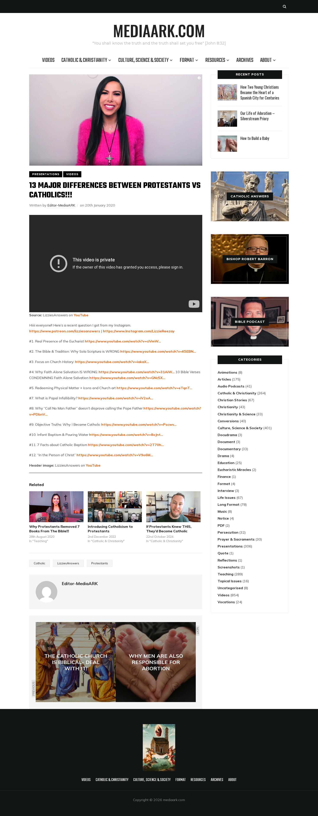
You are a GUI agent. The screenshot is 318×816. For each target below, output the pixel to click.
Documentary (229, 449)
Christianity (228, 407)
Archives (244, 60)
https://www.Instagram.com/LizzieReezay (139, 331)
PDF (221, 525)
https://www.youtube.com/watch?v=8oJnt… (126, 434)
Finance (224, 476)
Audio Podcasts (231, 386)
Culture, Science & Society (143, 60)
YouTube (81, 315)
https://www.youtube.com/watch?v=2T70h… (126, 445)
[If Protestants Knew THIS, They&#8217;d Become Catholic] (173, 506)
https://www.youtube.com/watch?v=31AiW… (137, 372)
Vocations (226, 602)
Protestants (99, 563)
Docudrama (227, 435)
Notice (223, 518)
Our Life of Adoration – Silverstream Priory (257, 115)
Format (187, 60)
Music (222, 511)
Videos (48, 60)
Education (226, 463)
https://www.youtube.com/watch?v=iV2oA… (115, 398)
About (266, 60)
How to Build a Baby (254, 138)
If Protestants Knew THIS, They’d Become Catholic (168, 528)
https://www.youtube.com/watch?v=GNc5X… (127, 378)
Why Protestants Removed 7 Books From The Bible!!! (54, 528)
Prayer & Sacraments (236, 539)
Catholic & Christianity (84, 60)
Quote (223, 553)
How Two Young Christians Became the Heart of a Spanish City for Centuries (259, 92)
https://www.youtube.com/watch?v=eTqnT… (154, 388)
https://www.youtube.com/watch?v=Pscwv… (139, 424)
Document (226, 442)
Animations (227, 372)
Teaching (225, 574)
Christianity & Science (236, 414)
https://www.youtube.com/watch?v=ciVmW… (123, 341)
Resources (215, 60)
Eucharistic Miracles (234, 469)
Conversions (228, 421)
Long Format (228, 504)
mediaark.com (159, 30)
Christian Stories (232, 400)
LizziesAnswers (68, 563)
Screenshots (229, 567)
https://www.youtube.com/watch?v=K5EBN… (158, 351)
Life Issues (227, 497)
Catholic (39, 563)
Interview (226, 490)
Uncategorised (230, 588)
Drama (223, 456)
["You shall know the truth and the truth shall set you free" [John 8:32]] (159, 727)
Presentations (45, 174)
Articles (224, 379)
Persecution (228, 532)
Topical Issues (230, 581)
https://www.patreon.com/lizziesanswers (64, 331)
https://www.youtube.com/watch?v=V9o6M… (115, 455)
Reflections (227, 560)
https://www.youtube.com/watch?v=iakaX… (112, 362)
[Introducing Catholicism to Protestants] (115, 506)
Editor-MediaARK (61, 205)
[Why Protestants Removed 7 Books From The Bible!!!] (56, 506)
